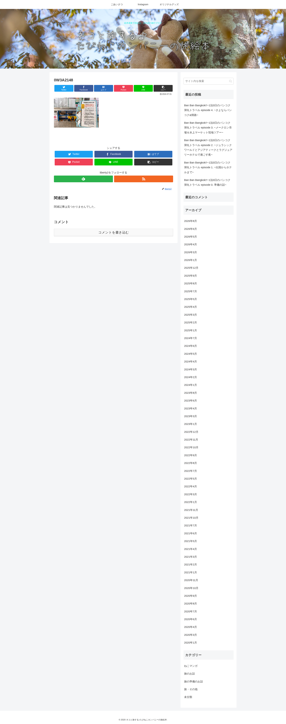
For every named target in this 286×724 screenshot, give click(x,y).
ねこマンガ (191, 665)
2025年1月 (190, 330)
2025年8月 (190, 283)
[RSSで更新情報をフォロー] (143, 179)
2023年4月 (190, 408)
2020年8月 (190, 603)
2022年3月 (190, 494)
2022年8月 (190, 463)
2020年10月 (191, 587)
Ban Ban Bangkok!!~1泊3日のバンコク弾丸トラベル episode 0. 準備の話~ (207, 182)
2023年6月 (190, 400)
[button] (230, 81)
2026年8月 (190, 221)
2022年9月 (190, 455)
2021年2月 (190, 564)
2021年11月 (191, 509)
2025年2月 (190, 322)
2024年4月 (190, 361)
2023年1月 (190, 424)
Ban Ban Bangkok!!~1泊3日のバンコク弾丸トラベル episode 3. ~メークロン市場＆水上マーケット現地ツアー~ (208, 127)
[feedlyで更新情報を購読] (83, 179)
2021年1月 (190, 572)
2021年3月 (190, 556)
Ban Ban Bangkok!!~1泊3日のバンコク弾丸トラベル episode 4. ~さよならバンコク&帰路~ (208, 110)
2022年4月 (190, 486)
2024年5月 (190, 353)
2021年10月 (191, 517)
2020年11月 (191, 580)
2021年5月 (190, 541)
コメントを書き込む (113, 232)
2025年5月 (190, 299)
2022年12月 (191, 431)
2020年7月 (190, 611)
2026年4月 (190, 244)
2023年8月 (190, 392)
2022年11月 (191, 439)
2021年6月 (190, 533)
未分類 (188, 697)
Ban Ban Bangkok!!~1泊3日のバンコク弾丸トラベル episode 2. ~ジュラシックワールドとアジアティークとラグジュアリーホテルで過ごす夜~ (208, 147)
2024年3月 (190, 369)
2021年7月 (190, 525)
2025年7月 (190, 291)
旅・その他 (191, 689)
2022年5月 (190, 478)
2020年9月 (190, 595)
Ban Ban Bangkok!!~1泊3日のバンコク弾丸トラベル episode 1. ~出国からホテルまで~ (208, 167)
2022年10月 (191, 447)
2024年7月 (190, 338)
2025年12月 (191, 267)
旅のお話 (189, 673)
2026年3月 (190, 252)
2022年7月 (190, 470)
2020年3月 (190, 634)
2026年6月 (190, 228)
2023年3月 (190, 416)
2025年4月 (190, 306)
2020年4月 (190, 626)
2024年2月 (190, 377)
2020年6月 (190, 619)
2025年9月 (190, 275)
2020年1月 (190, 642)
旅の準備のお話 (193, 681)
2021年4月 (190, 548)
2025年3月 (190, 314)
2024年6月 (190, 345)
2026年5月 (190, 236)
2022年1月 (190, 502)
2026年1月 (190, 260)
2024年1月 (190, 384)
